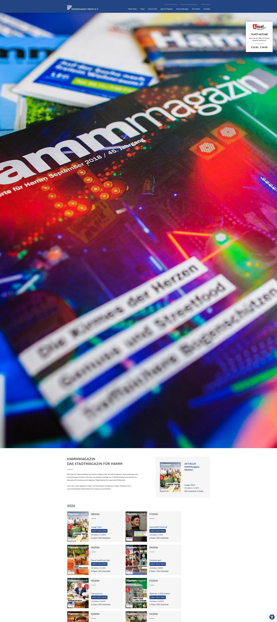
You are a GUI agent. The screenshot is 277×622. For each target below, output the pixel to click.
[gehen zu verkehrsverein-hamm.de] (83, 10)
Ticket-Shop (132, 9)
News (142, 9)
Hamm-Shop (205, 4)
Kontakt (207, 9)
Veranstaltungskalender (189, 4)
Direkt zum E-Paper (99, 531)
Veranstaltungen (182, 9)
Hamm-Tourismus (171, 4)
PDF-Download (190, 491)
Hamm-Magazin (167, 9)
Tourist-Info (152, 9)
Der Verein (196, 9)
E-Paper (200, 491)
